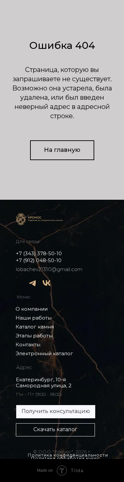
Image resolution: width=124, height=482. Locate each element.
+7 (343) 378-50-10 (39, 253)
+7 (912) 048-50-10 (39, 260)
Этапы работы (34, 335)
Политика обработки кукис (65, 458)
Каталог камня (35, 327)
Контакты (28, 344)
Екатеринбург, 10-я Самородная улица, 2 (43, 382)
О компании (32, 309)
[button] (55, 411)
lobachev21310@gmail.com (49, 269)
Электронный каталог (44, 353)
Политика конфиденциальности (68, 455)
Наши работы (34, 318)
